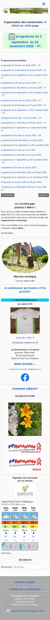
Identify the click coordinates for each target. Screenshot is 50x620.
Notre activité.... (25, 364)
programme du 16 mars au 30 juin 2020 (18, 167)
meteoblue (6, 553)
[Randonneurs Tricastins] (25, 377)
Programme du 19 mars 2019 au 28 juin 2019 (21, 182)
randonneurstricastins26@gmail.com (25, 369)
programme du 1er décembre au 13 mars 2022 (22, 140)
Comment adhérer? (25, 388)
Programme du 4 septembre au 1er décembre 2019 (24, 177)
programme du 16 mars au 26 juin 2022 (18, 135)
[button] (43, 3)
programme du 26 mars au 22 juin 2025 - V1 (21, 83)
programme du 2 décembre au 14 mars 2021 (21, 155)
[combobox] (28, 567)
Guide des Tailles (24, 337)
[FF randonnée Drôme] (25, 464)
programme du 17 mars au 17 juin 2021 (18, 150)
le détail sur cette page (29, 23)
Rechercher (6, 567)
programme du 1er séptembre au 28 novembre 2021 (25, 145)
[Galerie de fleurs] (25, 419)
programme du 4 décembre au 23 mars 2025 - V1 (23, 87)
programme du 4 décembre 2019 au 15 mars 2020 (24, 172)
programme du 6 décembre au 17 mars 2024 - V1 (23, 105)
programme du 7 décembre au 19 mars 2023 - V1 (23, 123)
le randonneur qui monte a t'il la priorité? (25, 289)
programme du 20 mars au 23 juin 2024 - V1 (21, 100)
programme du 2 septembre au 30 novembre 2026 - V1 (25, 41)
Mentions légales (25, 582)
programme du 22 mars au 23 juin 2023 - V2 (21, 118)
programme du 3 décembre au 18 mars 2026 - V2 (23, 70)
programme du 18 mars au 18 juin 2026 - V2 (20, 65)
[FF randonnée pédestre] (25, 448)
